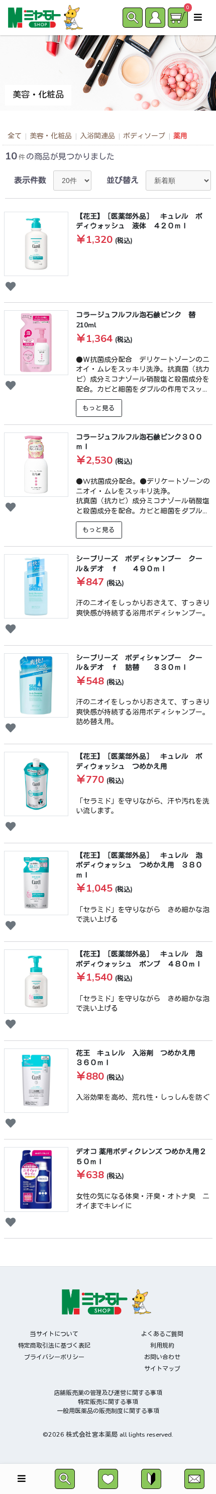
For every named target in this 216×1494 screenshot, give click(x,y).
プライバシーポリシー (54, 1357)
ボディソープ (144, 136)
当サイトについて (54, 1334)
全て (15, 136)
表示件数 (30, 180)
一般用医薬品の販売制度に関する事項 (108, 1411)
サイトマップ (162, 1369)
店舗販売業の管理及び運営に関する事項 (108, 1393)
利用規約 (162, 1346)
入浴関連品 (97, 136)
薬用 (180, 136)
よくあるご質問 (162, 1334)
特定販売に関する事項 (108, 1402)
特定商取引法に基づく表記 (54, 1346)
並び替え (122, 180)
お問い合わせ (162, 1357)
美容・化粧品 (51, 136)
